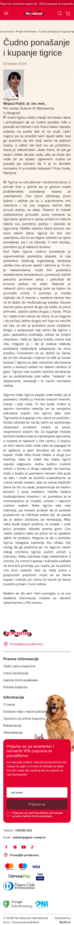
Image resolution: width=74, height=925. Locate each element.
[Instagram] (15, 847)
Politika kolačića (15, 687)
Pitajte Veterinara (26, 31)
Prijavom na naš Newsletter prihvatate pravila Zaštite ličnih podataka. (37, 814)
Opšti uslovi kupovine (19, 666)
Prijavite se (37, 804)
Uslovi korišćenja (15, 673)
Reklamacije (12, 725)
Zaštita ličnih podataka (20, 680)
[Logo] (34, 13)
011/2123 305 (23, 830)
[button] (6, 13)
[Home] (37, 633)
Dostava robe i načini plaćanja (26, 711)
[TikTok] (32, 847)
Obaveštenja (12, 732)
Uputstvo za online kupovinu (24, 718)
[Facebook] (6, 847)
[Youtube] (24, 847)
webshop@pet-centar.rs (29, 837)
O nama (9, 704)
